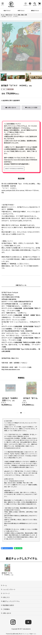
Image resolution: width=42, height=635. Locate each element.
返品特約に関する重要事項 (11, 100)
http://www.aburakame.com (11, 369)
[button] (3, 4)
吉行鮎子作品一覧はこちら (10, 358)
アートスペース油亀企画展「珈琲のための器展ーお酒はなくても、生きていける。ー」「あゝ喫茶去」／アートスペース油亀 (21, 345)
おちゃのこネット (18, 633)
